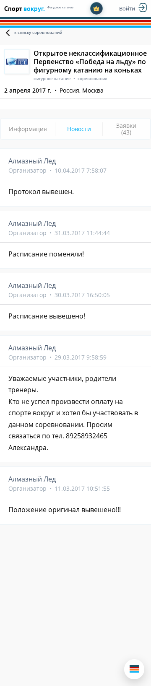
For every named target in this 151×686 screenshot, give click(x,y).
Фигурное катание (60, 7)
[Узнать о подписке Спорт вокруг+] (96, 8)
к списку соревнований (38, 32)
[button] (134, 669)
